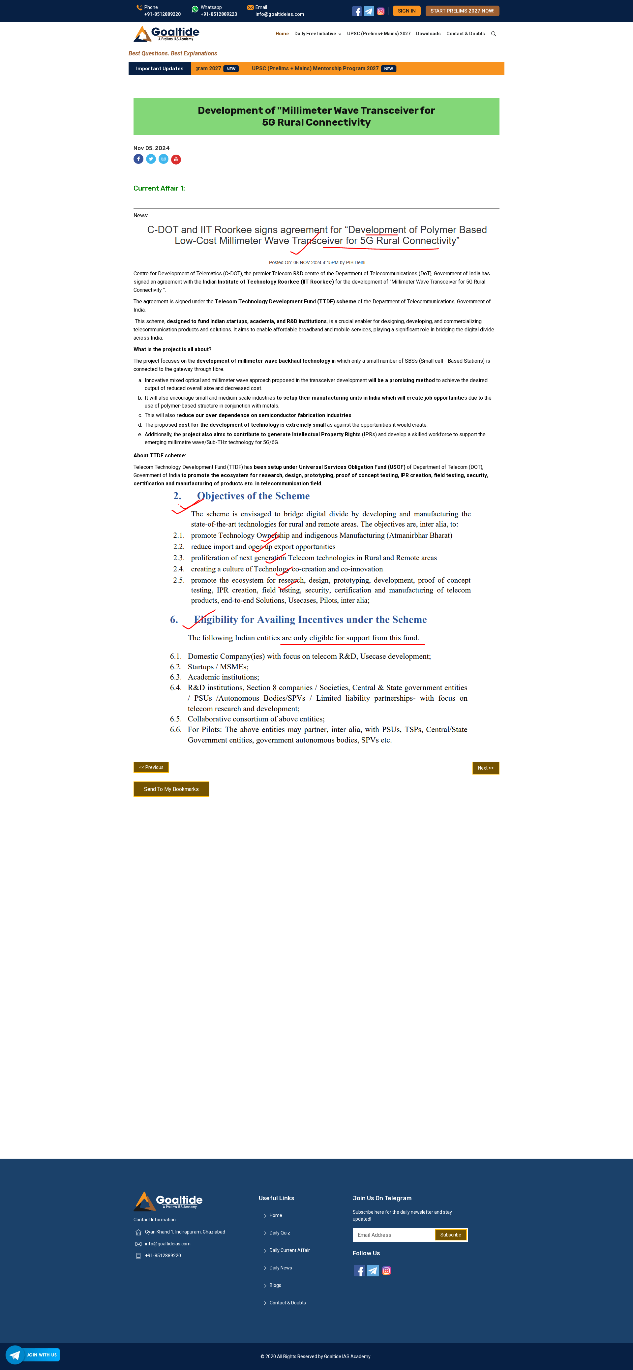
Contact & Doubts (465, 33)
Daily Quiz (280, 1232)
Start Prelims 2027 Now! (463, 11)
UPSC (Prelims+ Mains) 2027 (378, 33)
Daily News (281, 1267)
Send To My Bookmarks (171, 789)
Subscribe (450, 1234)
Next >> (486, 768)
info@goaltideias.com (168, 1243)
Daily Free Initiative (315, 33)
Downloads (428, 33)
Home (282, 33)
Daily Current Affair (290, 1250)
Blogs (275, 1285)
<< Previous (151, 767)
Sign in (407, 11)
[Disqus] (316, 886)
